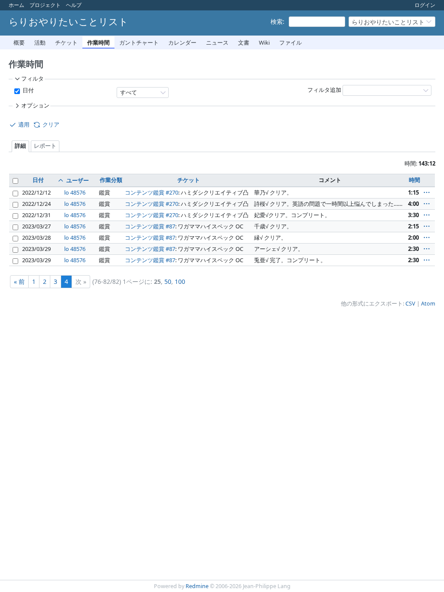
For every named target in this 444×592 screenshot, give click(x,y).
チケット (66, 42)
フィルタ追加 (324, 90)
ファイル (290, 42)
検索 (277, 21)
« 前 (19, 281)
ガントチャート (139, 42)
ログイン (425, 5)
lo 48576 (74, 192)
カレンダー (182, 42)
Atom (428, 303)
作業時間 (98, 42)
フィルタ (32, 78)
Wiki (264, 42)
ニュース (217, 42)
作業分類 (111, 180)
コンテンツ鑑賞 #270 (151, 192)
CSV (410, 303)
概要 (19, 42)
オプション (35, 105)
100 (180, 281)
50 (167, 281)
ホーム (16, 5)
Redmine (197, 586)
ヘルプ (74, 5)
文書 (243, 42)
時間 (414, 180)
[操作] (427, 192)
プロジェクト (45, 5)
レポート (45, 146)
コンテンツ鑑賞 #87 (150, 226)
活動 (40, 42)
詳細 (20, 146)
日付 (27, 90)
